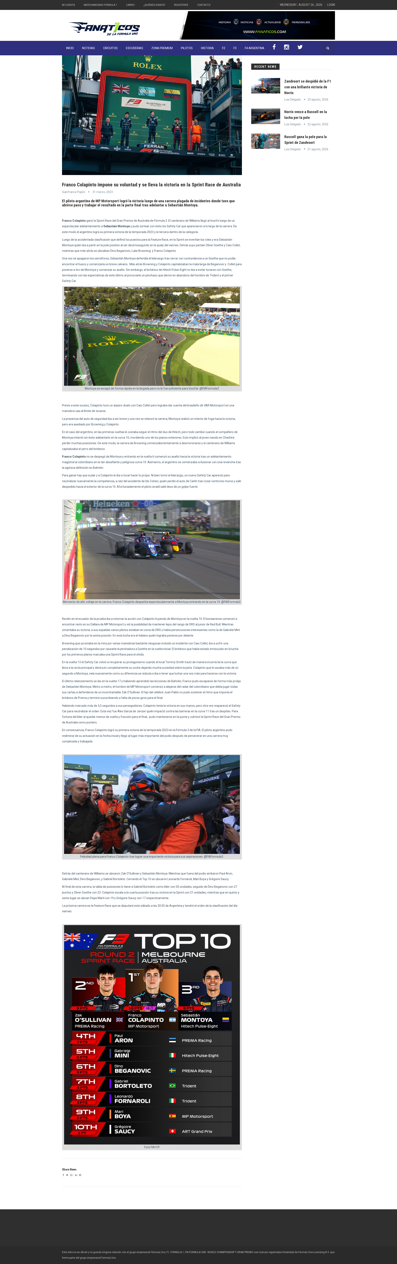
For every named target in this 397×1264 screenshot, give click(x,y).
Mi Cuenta (68, 5)
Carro (130, 5)
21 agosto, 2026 (317, 149)
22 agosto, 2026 (317, 124)
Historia (207, 48)
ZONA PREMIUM (162, 48)
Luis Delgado (292, 99)
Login (331, 4)
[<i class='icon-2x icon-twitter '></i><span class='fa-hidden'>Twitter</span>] (300, 48)
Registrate (181, 5)
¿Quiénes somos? (154, 5)
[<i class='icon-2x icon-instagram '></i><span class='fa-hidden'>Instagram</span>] (286, 48)
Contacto (203, 5)
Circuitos (110, 48)
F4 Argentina (254, 48)
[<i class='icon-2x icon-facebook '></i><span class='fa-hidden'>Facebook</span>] (274, 48)
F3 (235, 48)
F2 (223, 48)
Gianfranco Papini (73, 192)
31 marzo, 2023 (102, 192)
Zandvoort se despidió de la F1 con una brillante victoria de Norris (307, 87)
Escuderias (134, 48)
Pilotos (187, 48)
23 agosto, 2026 (317, 99)
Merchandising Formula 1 (100, 5)
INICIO (70, 48)
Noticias (88, 48)
